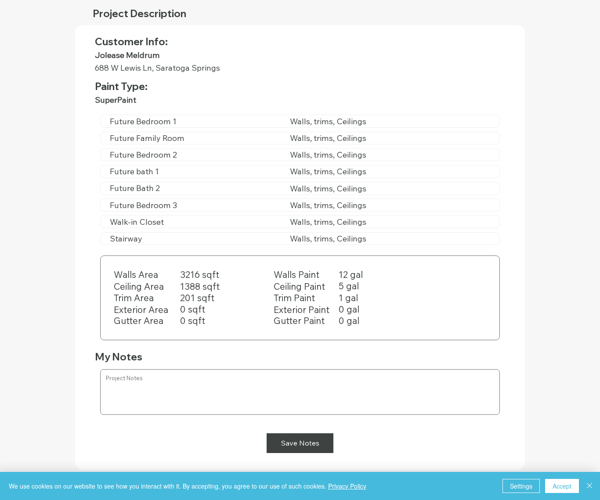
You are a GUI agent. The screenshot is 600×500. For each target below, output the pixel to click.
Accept (562, 486)
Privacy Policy (347, 486)
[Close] (589, 486)
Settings (521, 486)
